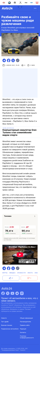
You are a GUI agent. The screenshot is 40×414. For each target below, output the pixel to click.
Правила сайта (25, 325)
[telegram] (4, 60)
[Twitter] (7, 293)
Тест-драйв (5, 322)
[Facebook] (3, 293)
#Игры (4, 273)
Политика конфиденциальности (27, 337)
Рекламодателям (25, 322)
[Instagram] (22, 293)
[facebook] (8, 60)
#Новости (21, 273)
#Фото (30, 273)
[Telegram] (17, 293)
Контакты (23, 332)
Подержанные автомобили (10, 329)
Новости (4, 318)
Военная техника (6, 325)
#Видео (12, 273)
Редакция (23, 329)
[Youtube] (12, 293)
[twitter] (13, 60)
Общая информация (26, 318)
